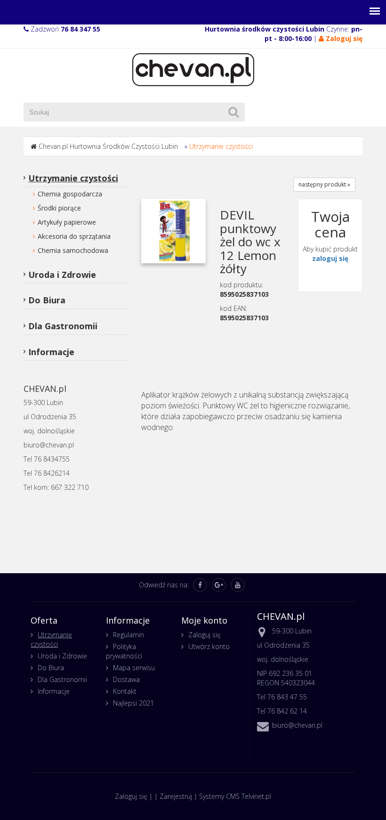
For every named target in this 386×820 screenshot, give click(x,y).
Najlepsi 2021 (133, 702)
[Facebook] (200, 585)
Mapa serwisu (134, 667)
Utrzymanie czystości (221, 146)
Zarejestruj (176, 796)
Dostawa (126, 679)
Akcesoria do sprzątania (74, 236)
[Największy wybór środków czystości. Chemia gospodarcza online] (193, 69)
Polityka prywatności (124, 651)
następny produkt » (324, 184)
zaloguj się (330, 258)
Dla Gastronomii (62, 326)
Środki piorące (59, 207)
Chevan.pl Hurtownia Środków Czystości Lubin (108, 146)
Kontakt (125, 691)
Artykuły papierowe (67, 222)
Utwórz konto (209, 646)
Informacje (51, 351)
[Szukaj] (233, 112)
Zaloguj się (204, 634)
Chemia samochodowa (73, 250)
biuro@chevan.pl (297, 725)
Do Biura (46, 300)
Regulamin (128, 634)
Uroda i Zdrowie (62, 274)
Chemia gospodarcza (70, 193)
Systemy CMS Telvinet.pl (235, 796)
